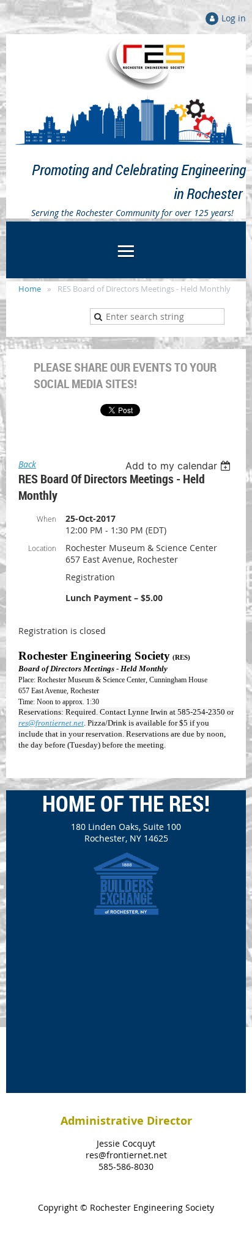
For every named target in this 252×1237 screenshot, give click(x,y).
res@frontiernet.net (51, 722)
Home (29, 288)
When (46, 519)
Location (42, 548)
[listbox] (179, 465)
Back (27, 464)
